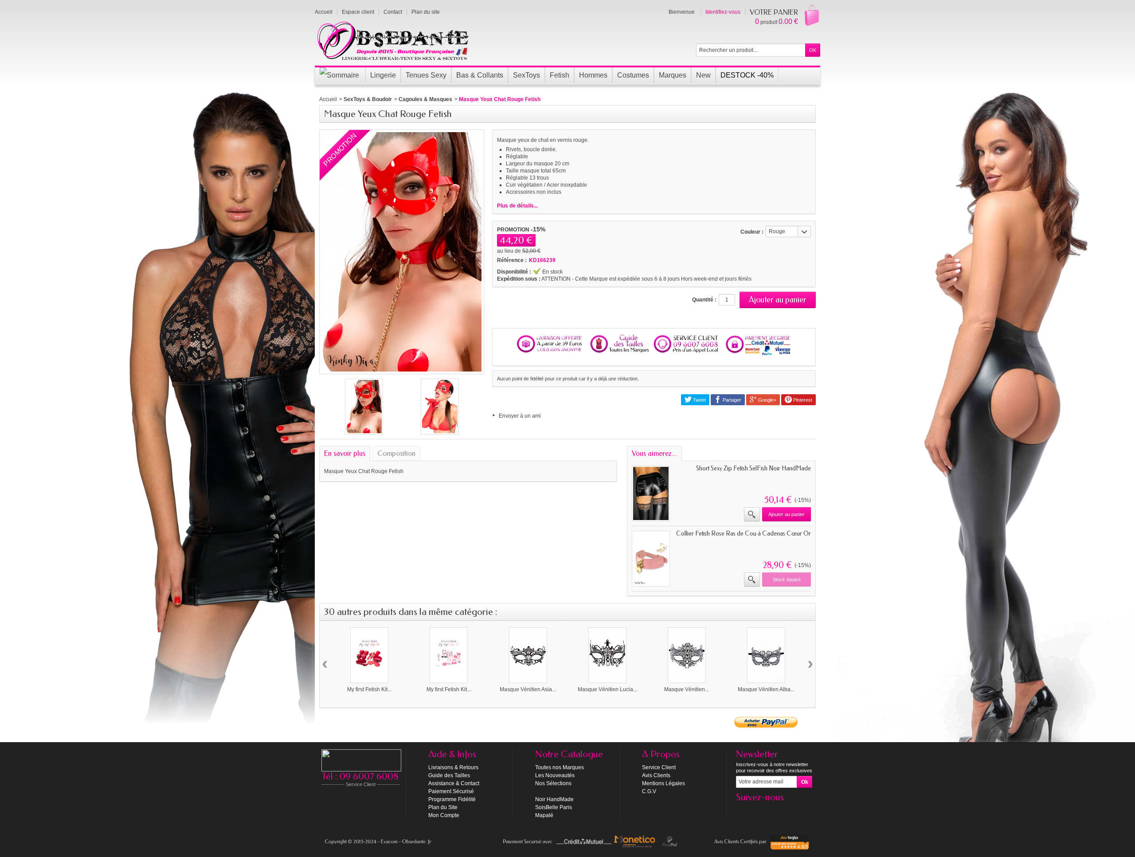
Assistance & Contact (453, 783)
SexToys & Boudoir (368, 99)
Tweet (699, 400)
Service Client (659, 767)
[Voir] (752, 514)
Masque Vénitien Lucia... (607, 689)
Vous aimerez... (654, 453)
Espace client (358, 12)
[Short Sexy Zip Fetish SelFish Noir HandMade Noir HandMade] (651, 493)
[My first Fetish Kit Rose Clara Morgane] (448, 655)
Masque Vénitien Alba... (766, 689)
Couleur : (751, 232)
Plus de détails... (517, 206)
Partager (731, 400)
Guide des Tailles (449, 775)
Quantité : (704, 300)
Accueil (328, 99)
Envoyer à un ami (520, 416)
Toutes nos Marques (559, 767)
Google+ (766, 400)
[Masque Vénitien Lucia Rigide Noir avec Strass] (607, 655)
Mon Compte (443, 815)
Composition (396, 453)
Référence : (512, 260)
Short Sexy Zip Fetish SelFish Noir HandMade (753, 468)
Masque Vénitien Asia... (528, 689)
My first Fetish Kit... (369, 689)
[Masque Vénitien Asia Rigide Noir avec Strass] (528, 655)
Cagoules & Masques (425, 99)
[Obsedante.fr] (393, 40)
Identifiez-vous (722, 12)
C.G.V (649, 791)
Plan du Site (443, 807)
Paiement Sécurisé (451, 791)
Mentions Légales (663, 783)
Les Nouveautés (555, 775)
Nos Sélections (553, 783)
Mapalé (544, 815)
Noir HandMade (554, 799)
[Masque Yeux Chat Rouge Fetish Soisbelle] (364, 406)
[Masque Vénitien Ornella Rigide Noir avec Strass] (686, 655)
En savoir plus (344, 453)
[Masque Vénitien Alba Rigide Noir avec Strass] (766, 655)
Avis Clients (656, 775)
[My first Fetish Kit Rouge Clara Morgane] (369, 655)
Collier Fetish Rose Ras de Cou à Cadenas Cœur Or (743, 533)
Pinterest (802, 400)
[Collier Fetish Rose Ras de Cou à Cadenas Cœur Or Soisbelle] (651, 559)
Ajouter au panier (786, 514)
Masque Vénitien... (686, 689)
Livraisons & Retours (453, 767)
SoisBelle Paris (553, 807)
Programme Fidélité (452, 799)
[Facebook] (742, 810)
